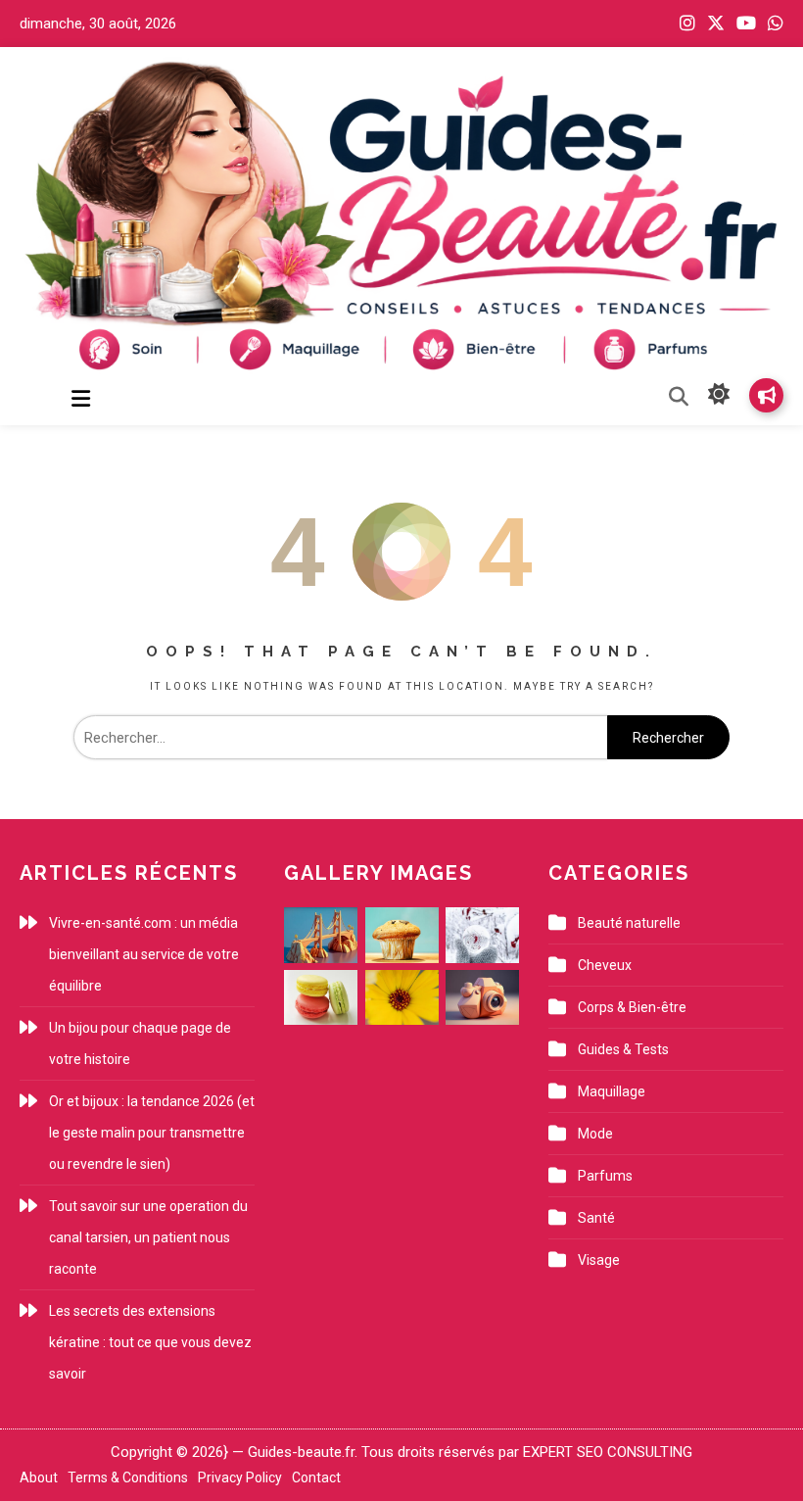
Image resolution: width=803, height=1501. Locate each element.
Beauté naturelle (629, 923)
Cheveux (605, 965)
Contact (316, 1477)
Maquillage (611, 1091)
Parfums (605, 1176)
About (39, 1477)
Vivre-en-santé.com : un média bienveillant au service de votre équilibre (144, 954)
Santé (596, 1218)
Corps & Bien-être (632, 1007)
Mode (595, 1133)
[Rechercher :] (340, 738)
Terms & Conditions (128, 1477)
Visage (599, 1260)
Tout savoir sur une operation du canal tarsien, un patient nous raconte (148, 1237)
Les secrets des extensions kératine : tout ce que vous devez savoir (150, 1342)
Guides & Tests (623, 1049)
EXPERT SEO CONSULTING (607, 1452)
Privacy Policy (240, 1477)
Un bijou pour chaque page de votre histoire (140, 1043)
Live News (766, 395)
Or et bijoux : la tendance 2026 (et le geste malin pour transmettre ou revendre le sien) (152, 1132)
